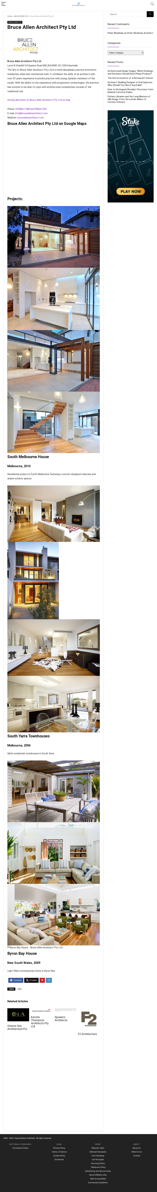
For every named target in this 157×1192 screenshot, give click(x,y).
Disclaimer (59, 1159)
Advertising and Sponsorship (98, 1171)
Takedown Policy (97, 1167)
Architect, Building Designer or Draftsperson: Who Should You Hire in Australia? (130, 83)
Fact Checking (98, 1156)
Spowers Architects (61, 1019)
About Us (137, 1148)
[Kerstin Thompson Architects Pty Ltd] (42, 1010)
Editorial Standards (98, 1152)
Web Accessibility (98, 1179)
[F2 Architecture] (89, 1010)
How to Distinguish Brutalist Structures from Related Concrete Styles (130, 91)
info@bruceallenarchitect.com (31, 113)
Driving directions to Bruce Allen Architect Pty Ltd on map (38, 99)
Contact (136, 1156)
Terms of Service (59, 1152)
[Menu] (3, 4)
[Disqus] (53, 1085)
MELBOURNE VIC (21, 16)
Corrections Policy (20, 1148)
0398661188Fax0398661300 (31, 109)
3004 (19, 989)
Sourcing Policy (98, 1163)
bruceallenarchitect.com (30, 117)
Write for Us (137, 1152)
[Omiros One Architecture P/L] (18, 1010)
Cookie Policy (59, 1156)
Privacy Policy (59, 1148)
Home (9, 16)
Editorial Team (98, 1148)
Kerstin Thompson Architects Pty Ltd (39, 1022)
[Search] (152, 4)
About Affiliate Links (98, 1175)
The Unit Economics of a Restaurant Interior (130, 78)
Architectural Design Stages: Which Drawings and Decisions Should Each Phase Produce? (130, 72)
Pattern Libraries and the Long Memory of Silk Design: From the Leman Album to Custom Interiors (129, 99)
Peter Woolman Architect (140, 33)
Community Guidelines (98, 1182)
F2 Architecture (87, 1034)
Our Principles (98, 1159)
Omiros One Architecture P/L (17, 1027)
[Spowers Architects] (65, 1010)
